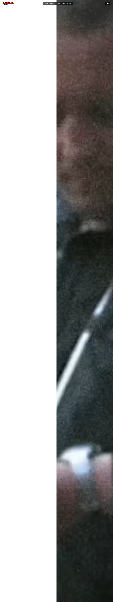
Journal (69, 3)
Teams (58, 3)
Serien (46, 3)
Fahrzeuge (52, 3)
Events (63, 3)
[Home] (8, 3)
